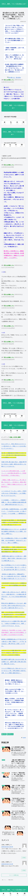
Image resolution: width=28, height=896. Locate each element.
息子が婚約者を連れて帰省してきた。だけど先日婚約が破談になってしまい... (14, 40)
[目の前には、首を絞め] (14, 77)
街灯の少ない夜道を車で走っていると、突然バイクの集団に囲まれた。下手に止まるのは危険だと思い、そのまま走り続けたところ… (14, 725)
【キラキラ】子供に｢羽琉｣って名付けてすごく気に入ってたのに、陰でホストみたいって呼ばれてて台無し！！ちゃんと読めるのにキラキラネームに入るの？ (14, 29)
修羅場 (4, 734)
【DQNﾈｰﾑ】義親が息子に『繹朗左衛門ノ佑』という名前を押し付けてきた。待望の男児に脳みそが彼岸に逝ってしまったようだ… (13, 576)
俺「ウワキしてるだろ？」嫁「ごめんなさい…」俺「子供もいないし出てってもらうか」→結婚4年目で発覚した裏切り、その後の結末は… (14, 713)
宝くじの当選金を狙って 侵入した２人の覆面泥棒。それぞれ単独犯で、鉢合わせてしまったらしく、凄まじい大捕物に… (14, 540)
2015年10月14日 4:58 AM (7, 846)
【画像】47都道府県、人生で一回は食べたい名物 (14, 48)
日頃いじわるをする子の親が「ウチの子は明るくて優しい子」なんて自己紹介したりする (14, 691)
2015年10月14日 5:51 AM (7, 864)
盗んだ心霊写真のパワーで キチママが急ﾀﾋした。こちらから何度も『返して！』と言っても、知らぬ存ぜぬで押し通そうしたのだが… (14, 567)
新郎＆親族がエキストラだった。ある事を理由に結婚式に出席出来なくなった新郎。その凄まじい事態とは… (13, 531)
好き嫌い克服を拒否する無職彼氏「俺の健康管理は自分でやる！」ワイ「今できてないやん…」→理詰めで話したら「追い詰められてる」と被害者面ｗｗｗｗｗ (14, 68)
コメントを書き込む (14, 875)
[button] (25, 466)
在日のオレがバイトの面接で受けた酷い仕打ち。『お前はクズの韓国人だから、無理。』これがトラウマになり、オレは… (13, 623)
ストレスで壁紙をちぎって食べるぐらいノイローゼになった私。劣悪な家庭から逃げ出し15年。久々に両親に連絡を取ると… (13, 671)
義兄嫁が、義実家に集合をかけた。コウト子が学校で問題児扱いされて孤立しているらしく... (14, 682)
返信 (24, 857)
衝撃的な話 (10, 734)
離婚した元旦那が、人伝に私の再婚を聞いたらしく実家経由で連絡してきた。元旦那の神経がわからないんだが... (14, 701)
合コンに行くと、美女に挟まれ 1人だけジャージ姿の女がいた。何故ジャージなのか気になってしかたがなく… (13, 446)
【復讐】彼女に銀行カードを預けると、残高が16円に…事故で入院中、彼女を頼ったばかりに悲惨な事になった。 (13, 558)
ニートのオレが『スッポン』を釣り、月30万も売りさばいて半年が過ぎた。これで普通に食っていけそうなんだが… (13, 493)
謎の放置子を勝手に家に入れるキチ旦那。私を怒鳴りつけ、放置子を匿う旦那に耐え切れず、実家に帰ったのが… (13, 662)
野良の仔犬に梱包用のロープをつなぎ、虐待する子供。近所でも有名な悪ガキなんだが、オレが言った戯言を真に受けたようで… (13, 606)
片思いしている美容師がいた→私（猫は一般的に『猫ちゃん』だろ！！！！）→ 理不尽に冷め (14, 56)
